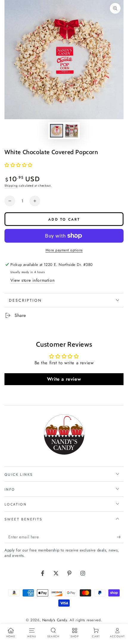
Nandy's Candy (54, 620)
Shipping (11, 185)
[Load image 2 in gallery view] (71, 130)
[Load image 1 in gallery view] (56, 130)
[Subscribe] (120, 537)
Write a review (64, 379)
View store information (32, 280)
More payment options (64, 250)
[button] (18, 165)
